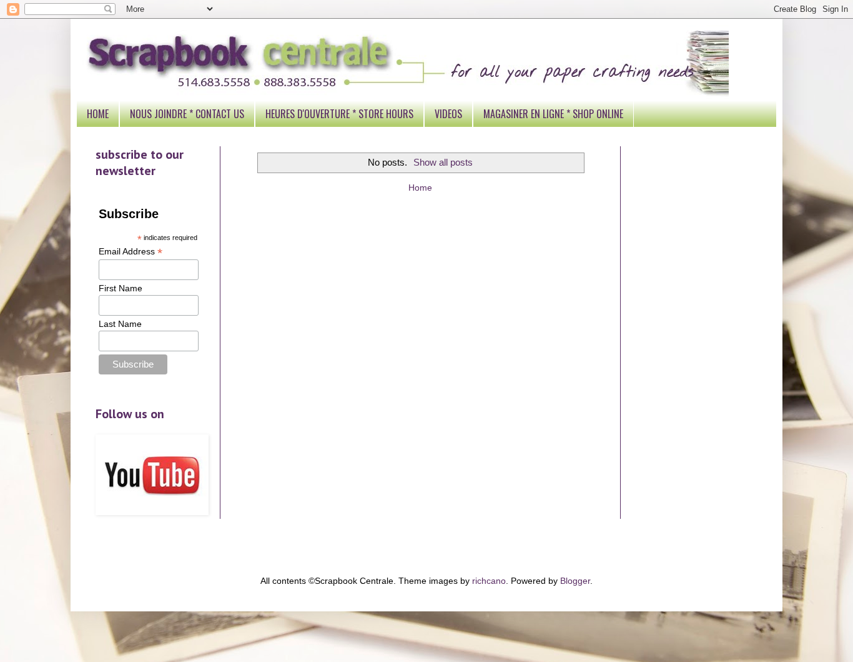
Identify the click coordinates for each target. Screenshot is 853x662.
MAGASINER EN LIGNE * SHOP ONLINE (553, 113)
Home (420, 188)
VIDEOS (448, 113)
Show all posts (443, 162)
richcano (489, 581)
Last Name (120, 324)
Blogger (575, 581)
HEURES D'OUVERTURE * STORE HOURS (339, 113)
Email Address (130, 252)
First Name (120, 288)
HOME (98, 113)
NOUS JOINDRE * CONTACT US (187, 113)
